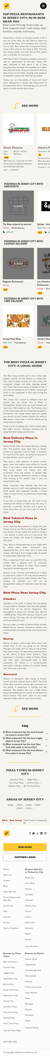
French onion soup (33, 987)
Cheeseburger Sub (33, 970)
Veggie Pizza (8, 973)
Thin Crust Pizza (10, 1012)
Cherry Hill (29, 922)
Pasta (27, 998)
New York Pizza (10, 962)
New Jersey (16, 820)
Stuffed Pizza (9, 1018)
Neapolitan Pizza (10, 995)
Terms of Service (10, 928)
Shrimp (28, 1009)
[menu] (43, 6)
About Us (7, 875)
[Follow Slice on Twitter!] (33, 833)
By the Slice (8, 984)
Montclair (29, 928)
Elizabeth (29, 894)
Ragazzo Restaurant (13, 281)
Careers (6, 880)
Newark (28, 889)
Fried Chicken (31, 992)
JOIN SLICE (25, 847)
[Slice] (6, 6)
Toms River (30, 883)
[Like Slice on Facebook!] (30, 833)
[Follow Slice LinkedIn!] (41, 833)
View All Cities (31, 946)
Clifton (28, 917)
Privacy (6, 922)
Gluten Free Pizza (11, 990)
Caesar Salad (31, 959)
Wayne (28, 939)
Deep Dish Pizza (10, 978)
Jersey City (30, 877)
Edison (28, 911)
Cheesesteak (30, 976)
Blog (5, 886)
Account (7, 917)
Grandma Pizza (10, 1006)
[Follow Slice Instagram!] (45, 833)
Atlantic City (30, 905)
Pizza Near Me (9, 891)
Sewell (28, 933)
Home (5, 869)
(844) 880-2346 (10, 1041)
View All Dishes (32, 1027)
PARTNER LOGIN (25, 857)
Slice (5, 820)
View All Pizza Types (12, 1030)
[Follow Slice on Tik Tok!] (37, 833)
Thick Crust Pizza (11, 1023)
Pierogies (29, 1004)
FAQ (5, 911)
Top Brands (8, 905)
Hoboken (29, 900)
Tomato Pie (8, 1001)
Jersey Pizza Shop (12, 338)
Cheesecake (30, 964)
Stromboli (29, 1015)
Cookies (28, 981)
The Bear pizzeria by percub (17, 224)
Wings (27, 1020)
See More (30, 105)
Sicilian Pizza (9, 967)
